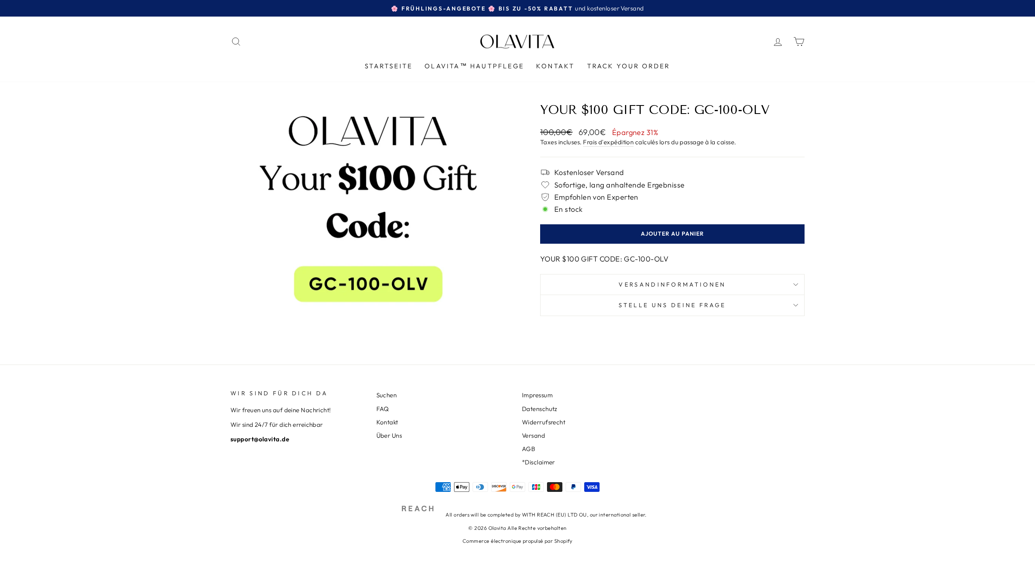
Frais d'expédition (608, 142)
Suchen (386, 395)
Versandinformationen (672, 284)
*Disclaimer (538, 462)
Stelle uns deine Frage (672, 305)
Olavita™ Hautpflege (474, 66)
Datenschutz (540, 409)
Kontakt (555, 66)
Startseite (388, 66)
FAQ (382, 409)
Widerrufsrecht (543, 422)
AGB (528, 449)
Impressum (537, 395)
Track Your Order (628, 66)
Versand (533, 435)
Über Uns (389, 435)
